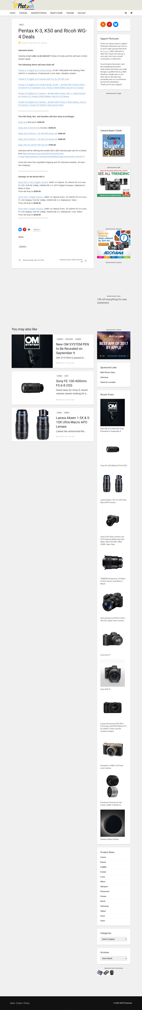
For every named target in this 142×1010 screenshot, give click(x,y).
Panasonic (104, 891)
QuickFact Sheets (39, 13)
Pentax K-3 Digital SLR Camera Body (34, 70)
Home (12, 13)
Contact (19, 1003)
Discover (82, 13)
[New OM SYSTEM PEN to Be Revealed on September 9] (32, 351)
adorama (22, 247)
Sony (66, 376)
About (12, 1003)
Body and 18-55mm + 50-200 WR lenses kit (37, 133)
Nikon (102, 882)
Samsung (104, 906)
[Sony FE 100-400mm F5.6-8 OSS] (32, 387)
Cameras (23, 13)
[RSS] (103, 24)
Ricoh (102, 901)
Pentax (103, 896)
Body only (22, 122)
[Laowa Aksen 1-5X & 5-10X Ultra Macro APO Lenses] (32, 424)
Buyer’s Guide (56, 13)
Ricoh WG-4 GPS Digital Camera (33, 182)
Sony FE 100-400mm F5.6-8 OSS (71, 383)
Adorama (104, 377)
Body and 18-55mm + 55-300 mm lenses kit (37, 139)
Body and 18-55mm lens (29, 128)
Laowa (59, 412)
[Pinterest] (109, 24)
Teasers (78, 339)
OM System (69, 339)
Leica (102, 877)
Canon (103, 857)
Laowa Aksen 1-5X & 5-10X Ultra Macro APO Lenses (73, 422)
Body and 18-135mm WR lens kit (32, 145)
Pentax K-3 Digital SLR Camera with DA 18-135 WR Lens (43, 79)
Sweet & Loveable (107, 382)
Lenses (59, 376)
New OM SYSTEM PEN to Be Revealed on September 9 (72, 348)
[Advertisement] (91, 5)
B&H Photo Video (107, 372)
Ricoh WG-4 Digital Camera (30, 197)
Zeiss (102, 921)
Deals (21, 24)
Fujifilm (103, 867)
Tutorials (70, 13)
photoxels (24, 43)
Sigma (103, 911)
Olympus (104, 886)
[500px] (115, 24)
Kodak (103, 872)
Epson (103, 862)
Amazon (106, 51)
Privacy (27, 1003)
